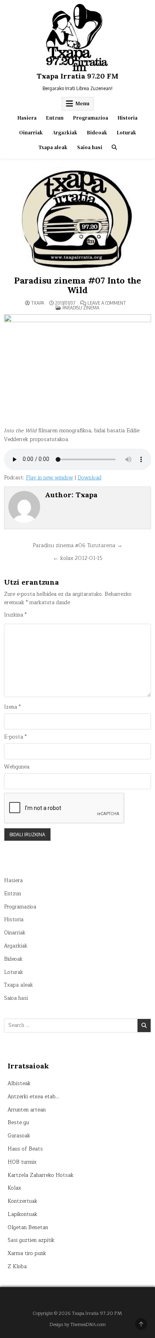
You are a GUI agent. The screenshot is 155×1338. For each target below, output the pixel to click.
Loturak (126, 132)
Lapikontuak (22, 1214)
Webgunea (16, 767)
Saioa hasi (89, 147)
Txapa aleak (53, 147)
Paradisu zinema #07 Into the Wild (77, 285)
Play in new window (49, 477)
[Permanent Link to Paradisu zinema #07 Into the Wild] (77, 219)
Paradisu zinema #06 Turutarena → (77, 545)
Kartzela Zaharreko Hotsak (41, 1175)
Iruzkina (15, 615)
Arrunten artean (27, 1109)
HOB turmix (22, 1162)
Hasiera (27, 117)
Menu (82, 103)
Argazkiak (65, 132)
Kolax (14, 1188)
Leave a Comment (106, 303)
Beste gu (18, 1122)
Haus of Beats (25, 1149)
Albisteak (19, 1083)
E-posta (15, 737)
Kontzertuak (22, 1201)
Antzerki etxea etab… (33, 1096)
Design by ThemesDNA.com (78, 1324)
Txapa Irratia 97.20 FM (77, 76)
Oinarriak (31, 132)
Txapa (37, 303)
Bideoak (97, 132)
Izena (12, 707)
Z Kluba (17, 1266)
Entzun (55, 117)
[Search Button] (114, 147)
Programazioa (90, 117)
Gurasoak (19, 1135)
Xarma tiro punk (27, 1253)
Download (89, 477)
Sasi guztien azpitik (31, 1240)
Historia (128, 117)
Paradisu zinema (80, 308)
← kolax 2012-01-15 (78, 558)
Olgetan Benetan (28, 1227)
